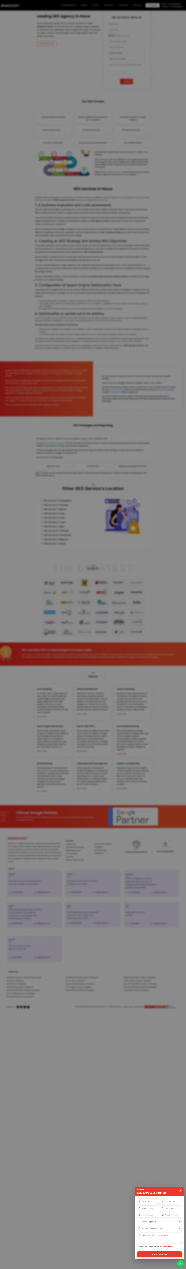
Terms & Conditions (166, 1246)
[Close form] (180, 1190)
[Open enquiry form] (180, 1263)
